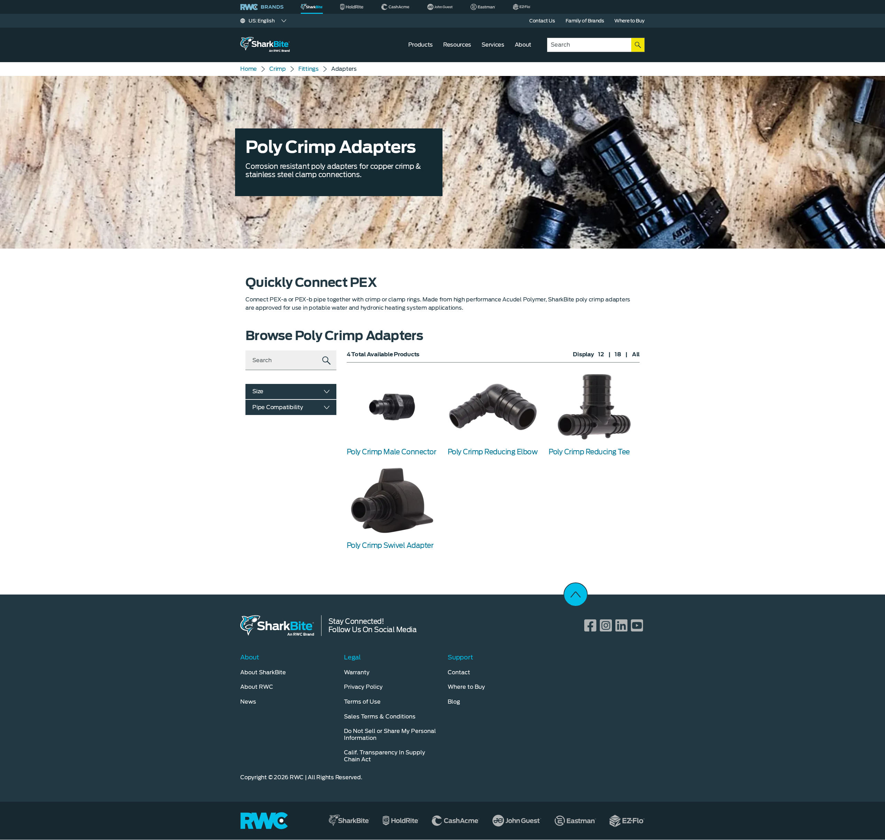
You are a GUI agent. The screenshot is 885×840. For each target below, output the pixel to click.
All (636, 354)
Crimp (277, 69)
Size (257, 391)
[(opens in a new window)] (352, 7)
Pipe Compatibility (277, 407)
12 (601, 354)
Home (248, 69)
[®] (312, 7)
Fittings (308, 69)
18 (618, 354)
